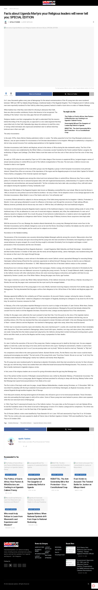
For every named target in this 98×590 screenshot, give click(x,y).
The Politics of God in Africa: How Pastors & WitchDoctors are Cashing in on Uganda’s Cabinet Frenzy (79, 118)
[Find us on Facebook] (6, 565)
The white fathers (25, 423)
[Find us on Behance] (19, 565)
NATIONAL (48, 555)
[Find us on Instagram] (15, 565)
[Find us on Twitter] (10, 565)
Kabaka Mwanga (13, 423)
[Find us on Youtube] (91, 584)
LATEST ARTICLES (14, 8)
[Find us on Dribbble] (24, 565)
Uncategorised (60, 555)
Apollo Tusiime (15, 22)
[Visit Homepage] (49, 3)
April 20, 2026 (55, 490)
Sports (57, 552)
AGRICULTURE (39, 547)
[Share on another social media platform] (92, 94)
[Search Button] (93, 3)
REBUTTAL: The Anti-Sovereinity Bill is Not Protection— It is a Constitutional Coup (78, 130)
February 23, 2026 (10, 528)
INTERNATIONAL (40, 554)
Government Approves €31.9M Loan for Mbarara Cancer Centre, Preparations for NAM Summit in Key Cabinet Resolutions (85, 565)
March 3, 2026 (78, 490)
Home (5, 8)
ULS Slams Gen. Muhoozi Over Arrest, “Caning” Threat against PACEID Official (85, 550)
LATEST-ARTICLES (48, 548)
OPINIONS (48, 558)
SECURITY (58, 550)
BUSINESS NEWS (38, 550)
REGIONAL (58, 547)
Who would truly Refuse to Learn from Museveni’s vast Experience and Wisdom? (13, 519)
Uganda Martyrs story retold (42, 423)
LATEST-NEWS (47, 552)
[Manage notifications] (93, 585)
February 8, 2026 (32, 525)
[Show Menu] (5, 3)
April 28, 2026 (32, 490)
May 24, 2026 (8, 493)
